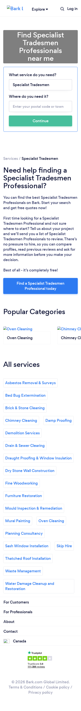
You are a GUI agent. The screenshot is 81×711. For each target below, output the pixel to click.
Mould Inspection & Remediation (33, 508)
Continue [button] (41, 121)
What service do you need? (32, 74)
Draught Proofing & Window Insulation (38, 458)
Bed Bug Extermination (25, 395)
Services (10, 158)
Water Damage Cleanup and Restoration (29, 586)
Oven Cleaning (51, 520)
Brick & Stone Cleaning (25, 408)
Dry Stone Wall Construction (29, 470)
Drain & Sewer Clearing (25, 445)
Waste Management (23, 571)
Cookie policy (58, 687)
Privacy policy (40, 692)
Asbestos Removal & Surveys (30, 382)
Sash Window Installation (26, 546)
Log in (72, 8)
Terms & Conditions (25, 687)
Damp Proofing (58, 420)
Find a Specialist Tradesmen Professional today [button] (40, 286)
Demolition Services (22, 433)
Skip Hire (64, 546)
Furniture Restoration (23, 495)
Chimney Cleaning (21, 420)
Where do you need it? (28, 96)
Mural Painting (17, 520)
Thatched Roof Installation (28, 558)
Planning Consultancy (24, 533)
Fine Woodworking (21, 483)
